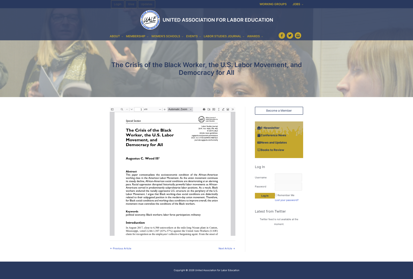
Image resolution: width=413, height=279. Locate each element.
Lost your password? (287, 200)
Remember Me (286, 195)
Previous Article (120, 248)
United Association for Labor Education (218, 20)
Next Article (227, 248)
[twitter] (290, 35)
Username (261, 177)
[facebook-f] (282, 35)
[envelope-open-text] (298, 35)
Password (260, 186)
